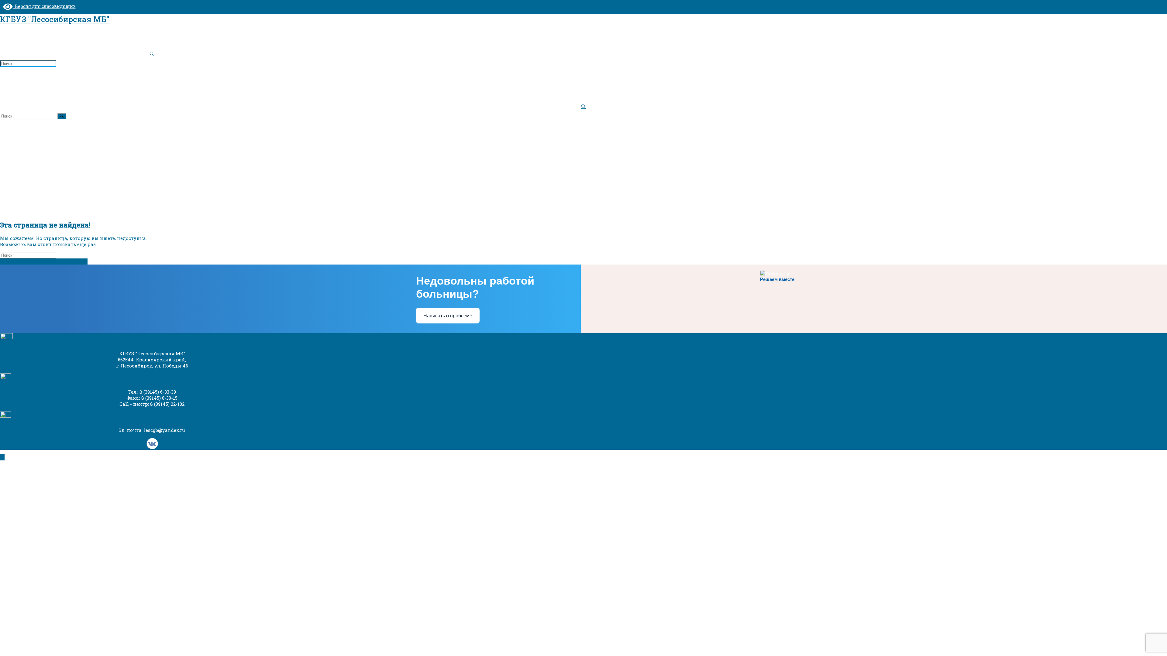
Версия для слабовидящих (44, 6)
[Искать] (61, 116)
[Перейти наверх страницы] (2, 457)
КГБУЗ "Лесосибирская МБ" (55, 19)
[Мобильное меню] (2, 80)
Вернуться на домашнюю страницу (44, 261)
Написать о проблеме (447, 315)
